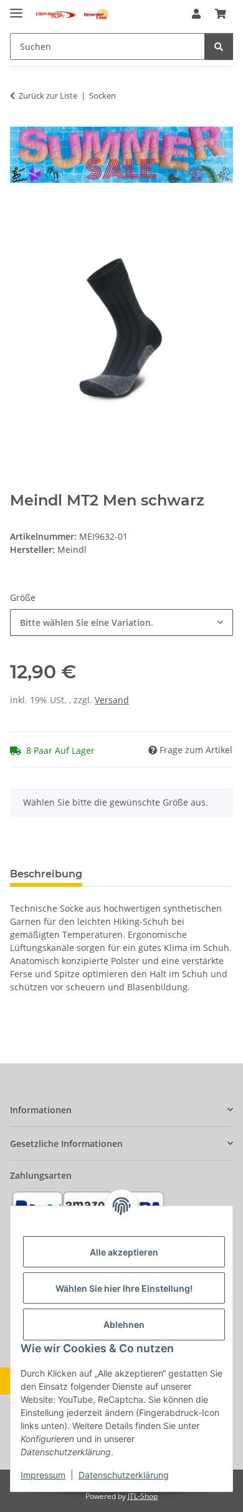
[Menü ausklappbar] (16, 8)
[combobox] (121, 622)
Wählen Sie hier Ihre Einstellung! (124, 1288)
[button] (196, 13)
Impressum (43, 1475)
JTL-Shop (143, 1496)
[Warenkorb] (220, 13)
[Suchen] (218, 46)
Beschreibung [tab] (46, 874)
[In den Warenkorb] (20, 210)
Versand (112, 700)
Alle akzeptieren (124, 1252)
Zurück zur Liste (48, 95)
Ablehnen (124, 1324)
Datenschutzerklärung (124, 1475)
